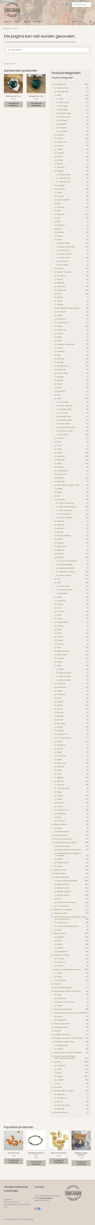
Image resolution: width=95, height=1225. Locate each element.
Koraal (59, 445)
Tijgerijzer (60, 777)
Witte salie (60, 1109)
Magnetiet (60, 525)
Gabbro (59, 337)
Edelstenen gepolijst (61, 877)
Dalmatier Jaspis (65, 409)
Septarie (60, 709)
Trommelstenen (62, 906)
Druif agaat (63, 120)
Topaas (59, 792)
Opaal (59, 582)
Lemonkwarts (62, 474)
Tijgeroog (60, 781)
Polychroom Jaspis (66, 431)
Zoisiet (59, 817)
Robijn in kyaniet (65, 676)
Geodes (59, 977)
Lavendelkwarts (62, 471)
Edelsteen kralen (60, 870)
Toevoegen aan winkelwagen (13, 104)
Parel (58, 608)
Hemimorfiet (61, 369)
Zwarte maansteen (66, 517)
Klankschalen (61, 998)
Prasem (59, 633)
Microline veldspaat (64, 536)
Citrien (59, 294)
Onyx (58, 579)
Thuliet (59, 774)
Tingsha (59, 1005)
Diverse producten (63, 846)
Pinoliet (59, 629)
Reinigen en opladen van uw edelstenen (68, 1038)
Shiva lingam (61, 723)
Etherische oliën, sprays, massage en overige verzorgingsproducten (70, 918)
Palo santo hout (62, 1098)
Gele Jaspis (63, 413)
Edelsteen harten (63, 888)
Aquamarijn (61, 167)
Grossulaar (61, 351)
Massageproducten (61, 1027)
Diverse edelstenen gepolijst (67, 881)
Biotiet (59, 221)
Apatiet (59, 156)
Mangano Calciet (65, 254)
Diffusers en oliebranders (63, 839)
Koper (59, 442)
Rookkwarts (61, 684)
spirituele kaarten (63, 832)
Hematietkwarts (62, 366)
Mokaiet (59, 539)
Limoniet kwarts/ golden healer (68, 485)
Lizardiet (60, 489)
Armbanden (61, 1065)
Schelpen (60, 966)
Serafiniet (60, 713)
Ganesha (60, 948)
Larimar (59, 463)
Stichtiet (60, 749)
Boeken (59, 828)
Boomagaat (63, 110)
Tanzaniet (60, 767)
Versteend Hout (62, 810)
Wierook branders (63, 1105)
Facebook (66, 4)
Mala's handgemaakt (61, 1024)
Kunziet (59, 449)
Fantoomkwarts (62, 323)
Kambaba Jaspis (65, 416)
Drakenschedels (62, 1045)
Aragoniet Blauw (65, 175)
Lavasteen (60, 467)
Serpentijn (60, 716)
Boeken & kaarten (60, 824)
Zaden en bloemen (61, 1112)
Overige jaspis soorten (67, 427)
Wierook (60, 1102)
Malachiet (60, 528)
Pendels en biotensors (62, 1034)
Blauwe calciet (64, 243)
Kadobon (57, 984)
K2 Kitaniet (60, 438)
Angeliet (60, 149)
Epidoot (59, 315)
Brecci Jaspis (64, 402)
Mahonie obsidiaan (66, 564)
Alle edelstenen (59, 84)
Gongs (59, 995)
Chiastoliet (60, 283)
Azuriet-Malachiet (63, 200)
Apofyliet (60, 160)
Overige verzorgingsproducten (68, 926)
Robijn (59, 666)
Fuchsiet (60, 333)
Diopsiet (60, 301)
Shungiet (60, 727)
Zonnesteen (61, 821)
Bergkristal (60, 214)
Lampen (60, 1016)
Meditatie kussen (63, 863)
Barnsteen (60, 207)
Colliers (59, 1069)
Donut (59, 1073)
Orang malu (61, 601)
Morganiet (60, 550)
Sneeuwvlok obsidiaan (67, 572)
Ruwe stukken (62, 980)
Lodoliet (59, 492)
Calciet (59, 240)
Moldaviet (60, 543)
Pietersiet (60, 626)
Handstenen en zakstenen (66, 902)
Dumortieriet (61, 312)
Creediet (60, 297)
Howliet (59, 387)
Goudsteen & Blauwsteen (66, 344)
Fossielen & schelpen (61, 955)
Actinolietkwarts (63, 92)
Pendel (59, 615)
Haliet (59, 355)
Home (8, 28)
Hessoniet (60, 377)
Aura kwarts (61, 189)
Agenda (27, 22)
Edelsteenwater (60, 873)
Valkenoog (60, 803)
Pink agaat (63, 128)
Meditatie (57, 1031)
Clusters (60, 973)
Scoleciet (60, 702)
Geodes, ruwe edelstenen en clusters (67, 969)
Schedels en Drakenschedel (64, 1042)
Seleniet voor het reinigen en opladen (67, 1052)
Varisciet (60, 806)
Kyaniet (59, 452)
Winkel (6, 22)
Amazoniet (60, 135)
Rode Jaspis (63, 434)
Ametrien (60, 146)
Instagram (62, 4)
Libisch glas (61, 481)
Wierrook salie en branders (64, 1091)
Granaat (60, 348)
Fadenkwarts (61, 319)
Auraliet (59, 193)
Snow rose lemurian (64, 738)
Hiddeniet (60, 380)
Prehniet (60, 640)
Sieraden (57, 1062)
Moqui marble (62, 546)
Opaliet (59, 597)
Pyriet (59, 647)
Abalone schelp (62, 88)
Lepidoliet (60, 478)
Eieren (59, 899)
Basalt (59, 211)
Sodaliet (59, 741)
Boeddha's (60, 937)
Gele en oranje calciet (67, 247)
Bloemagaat (63, 106)
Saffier (59, 698)
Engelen (59, 944)
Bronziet (60, 236)
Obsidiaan (60, 557)
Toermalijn (60, 785)
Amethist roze (62, 142)
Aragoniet (60, 171)
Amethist (60, 138)
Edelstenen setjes (60, 913)
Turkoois (60, 796)
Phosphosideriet (62, 622)
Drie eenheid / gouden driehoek (68, 308)
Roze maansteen (65, 514)
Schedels (60, 1049)
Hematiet (60, 362)
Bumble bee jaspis (65, 406)
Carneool (60, 268)
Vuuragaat (58, 1087)
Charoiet (60, 279)
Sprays (59, 930)
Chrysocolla (61, 286)
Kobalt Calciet (64, 250)
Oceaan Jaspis (64, 424)
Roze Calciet (63, 265)
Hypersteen (61, 391)
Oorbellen (60, 1080)
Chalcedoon (61, 276)
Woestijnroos (61, 814)
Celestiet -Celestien (64, 272)
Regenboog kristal (63, 651)
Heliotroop (60, 359)
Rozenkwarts (61, 687)
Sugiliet (59, 759)
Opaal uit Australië (65, 590)
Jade (58, 395)
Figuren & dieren (60, 933)
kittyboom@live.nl (45, 1198)
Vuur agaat (63, 131)
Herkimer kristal (62, 373)
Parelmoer (60, 611)
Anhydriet (60, 153)
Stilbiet (59, 752)
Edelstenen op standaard (63, 910)
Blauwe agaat (64, 102)
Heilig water (61, 1094)
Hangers (60, 1076)
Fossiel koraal (61, 330)
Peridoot (60, 619)
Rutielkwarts (61, 694)
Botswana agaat (65, 113)
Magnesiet (60, 521)
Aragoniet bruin (64, 178)
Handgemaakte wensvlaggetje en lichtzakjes (69, 854)
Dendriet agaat (64, 117)
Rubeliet (60, 691)
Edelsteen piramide (64, 891)
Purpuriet (60, 644)
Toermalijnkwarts (63, 788)
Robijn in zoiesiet (65, 680)
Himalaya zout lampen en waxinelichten (71, 1013)
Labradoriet (61, 456)
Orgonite (60, 604)
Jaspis (59, 398)
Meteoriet (60, 532)
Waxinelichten (62, 1020)
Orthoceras (61, 962)
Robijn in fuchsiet (65, 673)
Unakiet (59, 799)
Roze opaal (63, 593)
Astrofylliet (61, 185)
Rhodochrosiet (62, 655)
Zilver (58, 1083)
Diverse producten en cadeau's (65, 842)
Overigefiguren (62, 951)
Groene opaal (64, 586)
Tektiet (59, 770)
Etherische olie (62, 922)
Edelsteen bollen (63, 884)
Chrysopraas (61, 290)
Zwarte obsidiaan (65, 575)
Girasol (59, 341)
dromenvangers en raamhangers (69, 850)
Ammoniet (60, 959)
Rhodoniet (60, 658)
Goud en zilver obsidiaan (68, 561)
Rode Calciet (63, 261)
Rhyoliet (59, 662)
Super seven (61, 763)
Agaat (59, 95)
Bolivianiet (60, 232)
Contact (17, 22)
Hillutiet (59, 384)
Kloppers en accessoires (65, 1002)
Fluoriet (59, 326)
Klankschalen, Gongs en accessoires (67, 991)
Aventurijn (60, 196)
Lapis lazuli (60, 460)
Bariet (59, 203)
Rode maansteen (65, 510)
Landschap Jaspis (65, 420)
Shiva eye (60, 720)
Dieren (59, 941)
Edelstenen (37, 22)
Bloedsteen (61, 225)
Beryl (58, 218)
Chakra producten (61, 835)
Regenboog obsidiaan (67, 568)
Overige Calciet (64, 258)
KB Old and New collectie (63, 987)
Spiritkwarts (61, 745)
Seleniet (59, 705)
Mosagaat (62, 124)
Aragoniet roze (64, 182)
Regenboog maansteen (67, 507)
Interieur (60, 859)
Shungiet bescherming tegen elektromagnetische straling (64, 1057)
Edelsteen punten (63, 895)
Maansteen (61, 499)
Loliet (58, 496)
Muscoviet (60, 554)
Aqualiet (60, 164)
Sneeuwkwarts (62, 734)
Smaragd (60, 731)
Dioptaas (60, 304)
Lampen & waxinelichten (63, 1009)
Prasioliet (60, 637)
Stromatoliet (61, 756)
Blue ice (59, 229)
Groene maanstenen (66, 503)
